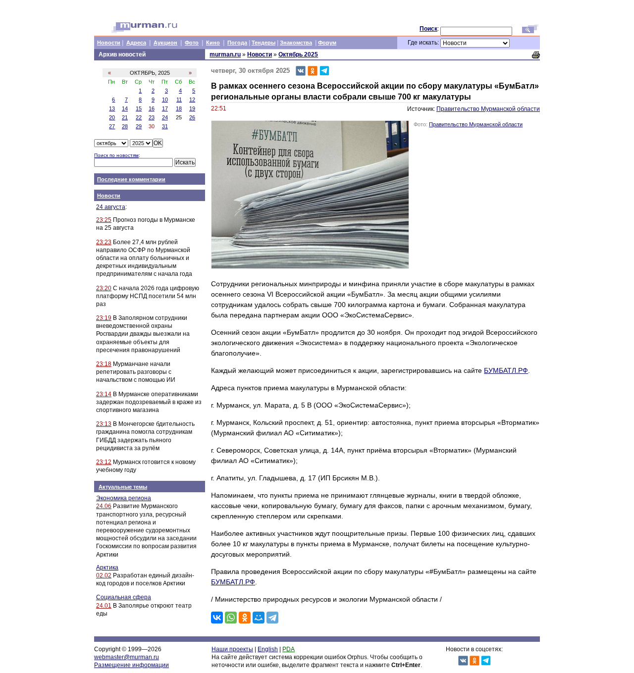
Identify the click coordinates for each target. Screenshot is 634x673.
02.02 (103, 575)
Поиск (428, 28)
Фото (192, 43)
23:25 (103, 219)
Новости (108, 43)
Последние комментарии (131, 179)
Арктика (107, 567)
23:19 (103, 317)
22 (139, 117)
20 (112, 117)
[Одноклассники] (245, 617)
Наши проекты (232, 649)
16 (152, 108)
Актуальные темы (123, 487)
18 (179, 108)
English (268, 649)
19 (192, 108)
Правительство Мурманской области (488, 108)
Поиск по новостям (116, 155)
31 (165, 126)
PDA (288, 649)
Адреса (136, 43)
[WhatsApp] (231, 617)
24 (165, 117)
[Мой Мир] (258, 617)
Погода (237, 43)
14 (125, 108)
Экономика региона (123, 498)
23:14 (103, 394)
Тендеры (263, 43)
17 (165, 108)
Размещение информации (131, 665)
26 (192, 117)
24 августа (110, 207)
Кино (213, 43)
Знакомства (296, 43)
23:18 (103, 364)
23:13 (103, 423)
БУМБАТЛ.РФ (506, 370)
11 (179, 100)
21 (125, 117)
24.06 (103, 506)
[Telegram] (272, 617)
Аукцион (165, 43)
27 (112, 126)
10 (165, 100)
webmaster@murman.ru (126, 657)
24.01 (103, 605)
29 (139, 126)
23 (152, 117)
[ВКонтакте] (217, 617)
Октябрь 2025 (298, 54)
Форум (327, 43)
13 (112, 108)
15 (139, 108)
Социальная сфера (123, 597)
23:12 (103, 462)
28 (125, 126)
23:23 (103, 242)
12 (192, 100)
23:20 (103, 288)
